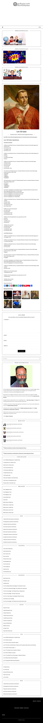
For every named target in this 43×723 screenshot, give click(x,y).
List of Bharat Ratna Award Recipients (10, 657)
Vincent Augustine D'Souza (27, 134)
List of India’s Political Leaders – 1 (9, 647)
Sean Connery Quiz (6, 553)
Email (5, 340)
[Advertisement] (21, 17)
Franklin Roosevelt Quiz (7, 618)
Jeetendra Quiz (6, 583)
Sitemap (3, 714)
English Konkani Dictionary (13, 405)
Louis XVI (6, 173)
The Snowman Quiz (6, 475)
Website (6, 345)
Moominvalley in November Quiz (9, 482)
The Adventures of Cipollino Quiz (9, 462)
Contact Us (39, 700)
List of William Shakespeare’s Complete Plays (11, 459)
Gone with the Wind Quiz (8, 548)
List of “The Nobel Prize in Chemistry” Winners (12, 650)
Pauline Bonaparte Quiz (7, 610)
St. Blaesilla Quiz (6, 666)
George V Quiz (6, 628)
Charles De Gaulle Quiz (7, 620)
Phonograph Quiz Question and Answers (10, 521)
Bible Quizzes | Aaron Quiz (8, 509)
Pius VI (6, 174)
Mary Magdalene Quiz (7, 489)
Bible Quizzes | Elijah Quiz (8, 502)
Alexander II (7, 185)
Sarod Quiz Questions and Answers (9, 526)
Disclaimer (21, 707)
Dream (32, 400)
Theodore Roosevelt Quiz (8, 615)
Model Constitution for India (26, 408)
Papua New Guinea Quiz (7, 630)
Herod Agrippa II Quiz (7, 492)
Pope (30, 400)
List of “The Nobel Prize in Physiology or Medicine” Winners (14, 655)
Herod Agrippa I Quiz (7, 494)
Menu (40, 27)
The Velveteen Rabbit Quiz (8, 470)
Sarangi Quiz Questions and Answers (10, 536)
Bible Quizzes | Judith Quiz (8, 507)
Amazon (7, 416)
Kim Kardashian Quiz (7, 571)
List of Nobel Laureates (7, 639)
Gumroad (11, 416)
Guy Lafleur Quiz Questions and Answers (13, 436)
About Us (34, 700)
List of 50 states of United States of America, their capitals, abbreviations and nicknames (19, 645)
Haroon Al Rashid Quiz (7, 623)
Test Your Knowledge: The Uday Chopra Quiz (11, 593)
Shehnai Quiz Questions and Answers (10, 529)
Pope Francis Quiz (6, 674)
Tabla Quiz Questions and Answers (9, 539)
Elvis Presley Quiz (6, 563)
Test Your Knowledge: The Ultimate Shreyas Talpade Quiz (14, 591)
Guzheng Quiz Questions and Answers (10, 534)
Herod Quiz (5, 499)
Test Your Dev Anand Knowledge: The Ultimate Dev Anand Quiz (15, 588)
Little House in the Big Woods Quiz (9, 480)
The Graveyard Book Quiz (8, 467)
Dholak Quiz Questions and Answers (10, 542)
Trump (36, 400)
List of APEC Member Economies (9, 652)
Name (5, 335)
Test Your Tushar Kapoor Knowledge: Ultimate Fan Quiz (13, 596)
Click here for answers (8, 142)
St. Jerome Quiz (6, 669)
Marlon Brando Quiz (7, 551)
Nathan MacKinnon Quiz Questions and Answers (15, 432)
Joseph (6, 184)
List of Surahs (5, 677)
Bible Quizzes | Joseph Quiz (8, 504)
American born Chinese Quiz (8, 464)
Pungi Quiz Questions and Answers (9, 524)
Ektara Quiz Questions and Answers (10, 531)
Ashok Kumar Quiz (6, 578)
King (27, 400)
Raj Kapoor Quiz (6, 580)
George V (6, 187)
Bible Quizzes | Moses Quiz (8, 512)
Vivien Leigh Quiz (6, 566)
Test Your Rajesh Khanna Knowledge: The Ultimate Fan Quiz (14, 585)
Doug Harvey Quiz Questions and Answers (13, 428)
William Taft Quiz (6, 625)
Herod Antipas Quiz (7, 497)
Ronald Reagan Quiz (7, 561)
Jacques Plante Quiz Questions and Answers (14, 424)
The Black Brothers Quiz (7, 472)
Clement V (7, 177)
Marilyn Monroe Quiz (7, 558)
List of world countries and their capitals (10, 642)
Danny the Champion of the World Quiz (10, 477)
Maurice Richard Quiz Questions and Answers (14, 440)
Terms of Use (26, 707)
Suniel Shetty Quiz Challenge (8, 598)
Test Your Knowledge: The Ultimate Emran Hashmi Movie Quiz (14, 601)
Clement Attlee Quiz (7, 612)
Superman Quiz (6, 569)
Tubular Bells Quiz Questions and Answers (11, 519)
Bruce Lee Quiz (6, 556)
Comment (6, 319)
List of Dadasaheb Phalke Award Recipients (11, 660)
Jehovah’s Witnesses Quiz (8, 672)
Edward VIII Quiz (6, 607)
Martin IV (6, 176)
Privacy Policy (16, 707)
